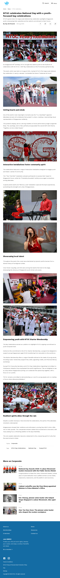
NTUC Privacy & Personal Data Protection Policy (15, 564)
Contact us (34, 533)
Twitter (46, 23)
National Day (32, 448)
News (9, 9)
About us (6, 526)
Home (4, 9)
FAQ (4, 568)
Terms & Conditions (8, 561)
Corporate (14, 443)
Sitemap (5, 571)
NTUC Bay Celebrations (18, 448)
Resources (34, 530)
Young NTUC (43, 448)
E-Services (6, 533)
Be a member (7, 549)
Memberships (7, 530)
